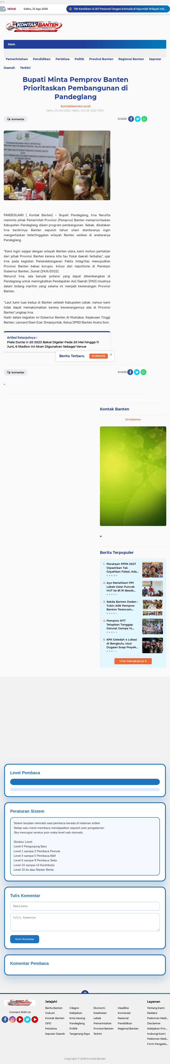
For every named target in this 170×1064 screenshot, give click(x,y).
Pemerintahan (103, 1023)
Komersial (124, 1013)
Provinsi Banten (101, 59)
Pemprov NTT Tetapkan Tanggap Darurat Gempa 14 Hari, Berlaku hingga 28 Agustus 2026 (121, 624)
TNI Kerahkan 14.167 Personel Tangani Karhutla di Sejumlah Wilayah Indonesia (120, 8)
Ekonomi (99, 1008)
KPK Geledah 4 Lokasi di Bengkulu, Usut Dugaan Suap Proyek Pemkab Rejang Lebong (122, 643)
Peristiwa (63, 59)
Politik (79, 59)
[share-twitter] (138, 119)
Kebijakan (75, 1013)
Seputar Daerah (55, 1033)
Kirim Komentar (24, 939)
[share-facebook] (131, 119)
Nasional (123, 1018)
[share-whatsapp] (144, 119)
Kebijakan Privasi (158, 1028)
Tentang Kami (156, 1008)
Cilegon (74, 1008)
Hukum (50, 1013)
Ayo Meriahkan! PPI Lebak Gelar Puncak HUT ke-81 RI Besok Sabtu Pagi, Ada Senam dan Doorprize (122, 586)
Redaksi (152, 1013)
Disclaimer (153, 1023)
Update (99, 356)
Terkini (25, 68)
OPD (48, 1023)
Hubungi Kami (156, 1033)
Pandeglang (77, 1023)
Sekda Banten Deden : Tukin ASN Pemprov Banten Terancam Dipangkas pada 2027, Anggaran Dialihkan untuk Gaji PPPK (122, 605)
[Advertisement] (85, 705)
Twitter (29, 1025)
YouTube (23, 1025)
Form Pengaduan (158, 1043)
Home (11, 9)
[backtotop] (85, 994)
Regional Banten (131, 59)
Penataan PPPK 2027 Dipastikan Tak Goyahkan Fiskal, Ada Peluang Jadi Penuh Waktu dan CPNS (122, 567)
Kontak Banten (114, 409)
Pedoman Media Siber (158, 1018)
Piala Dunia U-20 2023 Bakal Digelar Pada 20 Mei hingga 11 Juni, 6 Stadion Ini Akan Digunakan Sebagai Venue (53, 344)
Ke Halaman (133, 419)
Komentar (17, 372)
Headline (123, 1008)
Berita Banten (53, 1008)
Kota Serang (77, 1018)
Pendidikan (42, 59)
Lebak (97, 1018)
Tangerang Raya (79, 1033)
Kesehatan (100, 1013)
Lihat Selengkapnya (132, 661)
